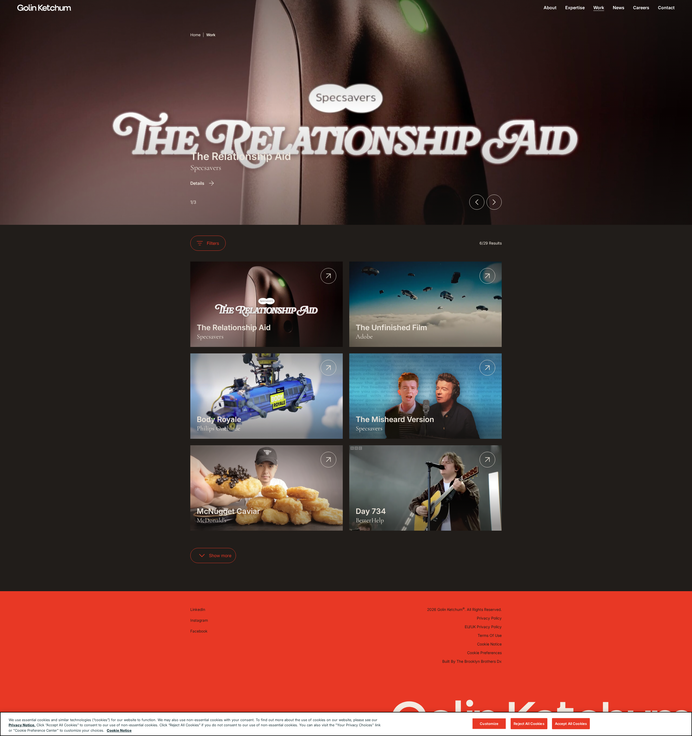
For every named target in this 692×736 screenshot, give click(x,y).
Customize (489, 723)
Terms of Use (490, 635)
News (618, 7)
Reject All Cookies (529, 723)
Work (598, 7)
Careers (641, 7)
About (550, 7)
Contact (666, 7)
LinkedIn (197, 609)
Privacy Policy (489, 618)
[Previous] (476, 202)
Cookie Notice (489, 644)
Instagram (199, 620)
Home (195, 34)
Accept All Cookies (571, 723)
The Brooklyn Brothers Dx (479, 661)
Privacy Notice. (22, 725)
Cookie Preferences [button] (484, 652)
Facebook (199, 631)
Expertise (575, 7)
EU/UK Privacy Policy (483, 626)
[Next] (494, 202)
